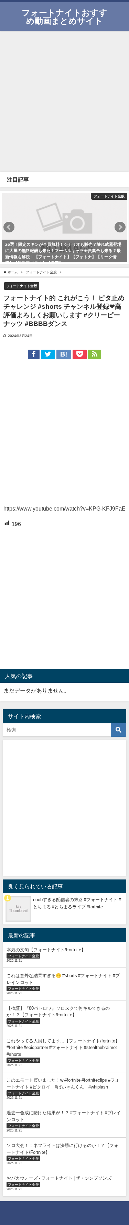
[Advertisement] (64, 100)
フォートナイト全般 (21, 285)
